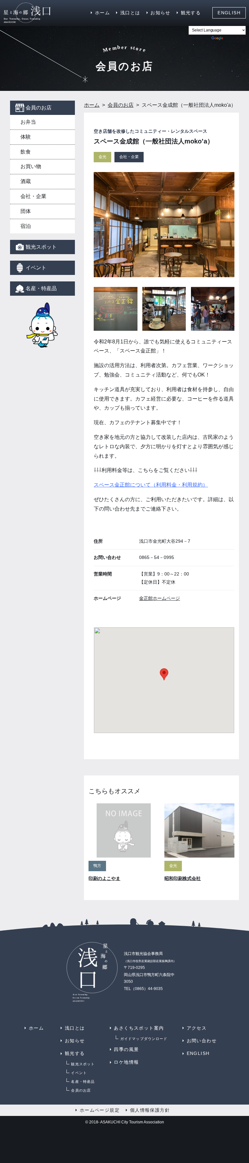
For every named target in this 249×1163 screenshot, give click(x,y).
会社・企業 (33, 196)
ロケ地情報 (126, 1062)
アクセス (197, 1028)
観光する (191, 12)
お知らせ (160, 12)
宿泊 (25, 226)
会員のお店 (39, 107)
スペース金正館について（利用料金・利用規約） (151, 485)
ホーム (102, 12)
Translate (235, 39)
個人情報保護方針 (150, 1110)
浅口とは (130, 12)
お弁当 (28, 122)
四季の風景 (126, 1049)
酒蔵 (25, 181)
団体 (25, 211)
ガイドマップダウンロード (143, 1039)
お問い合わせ (202, 1040)
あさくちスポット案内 (139, 1028)
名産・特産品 (41, 288)
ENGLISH (229, 12)
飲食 (25, 152)
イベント (36, 267)
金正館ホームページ (159, 598)
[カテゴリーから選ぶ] (42, 329)
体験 (25, 137)
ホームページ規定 (100, 1110)
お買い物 (30, 166)
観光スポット (41, 247)
